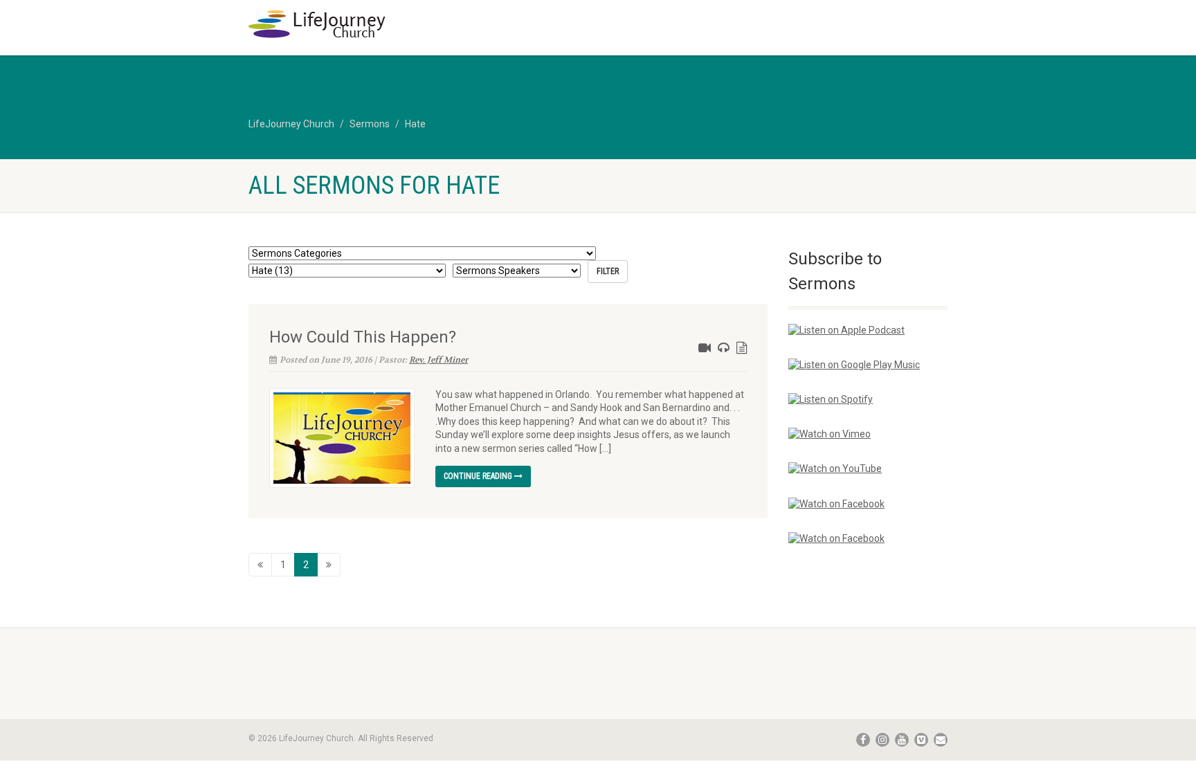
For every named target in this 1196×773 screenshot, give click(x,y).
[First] (260, 564)
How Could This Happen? (362, 337)
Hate (415, 123)
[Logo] (358, 24)
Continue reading (479, 476)
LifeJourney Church (291, 123)
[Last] (329, 564)
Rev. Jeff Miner (438, 359)
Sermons (370, 123)
